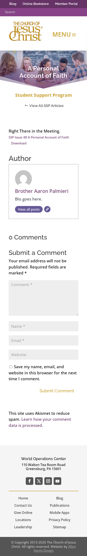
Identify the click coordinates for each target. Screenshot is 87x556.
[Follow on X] (39, 481)
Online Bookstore (36, 4)
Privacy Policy (59, 519)
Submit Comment (56, 390)
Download (18, 143)
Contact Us (23, 505)
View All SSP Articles (46, 106)
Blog (12, 4)
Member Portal (66, 4)
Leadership (23, 527)
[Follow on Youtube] (57, 481)
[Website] (47, 209)
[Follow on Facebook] (29, 481)
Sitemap (59, 527)
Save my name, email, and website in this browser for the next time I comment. (43, 373)
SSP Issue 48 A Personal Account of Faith (39, 137)
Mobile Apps (59, 512)
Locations (23, 519)
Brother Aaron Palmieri (41, 191)
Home (23, 498)
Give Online (23, 512)
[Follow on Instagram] (48, 481)
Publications (59, 505)
